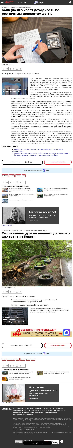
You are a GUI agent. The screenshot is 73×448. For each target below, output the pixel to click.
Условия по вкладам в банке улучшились (20, 200)
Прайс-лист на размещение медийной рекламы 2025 (28, 412)
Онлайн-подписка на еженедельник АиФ (40, 410)
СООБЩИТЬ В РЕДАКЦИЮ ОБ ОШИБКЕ (23, 414)
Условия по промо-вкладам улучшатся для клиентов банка (36, 155)
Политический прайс (51, 412)
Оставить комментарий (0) (58, 162)
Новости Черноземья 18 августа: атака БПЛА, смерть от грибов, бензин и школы (56, 372)
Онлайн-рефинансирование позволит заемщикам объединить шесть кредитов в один (21, 190)
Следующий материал (37, 443)
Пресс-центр (59, 408)
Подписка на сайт (49, 408)
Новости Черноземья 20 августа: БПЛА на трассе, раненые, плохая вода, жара (21, 372)
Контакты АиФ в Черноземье (33, 408)
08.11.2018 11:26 (5, 7)
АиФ (13, 64)
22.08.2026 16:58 (6, 230)
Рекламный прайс (18, 408)
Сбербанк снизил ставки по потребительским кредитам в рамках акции (41, 153)
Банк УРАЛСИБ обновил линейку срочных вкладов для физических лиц (56, 189)
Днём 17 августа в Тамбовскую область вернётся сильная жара (20, 378)
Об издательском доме (20, 410)
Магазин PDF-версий (59, 410)
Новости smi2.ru (8, 225)
